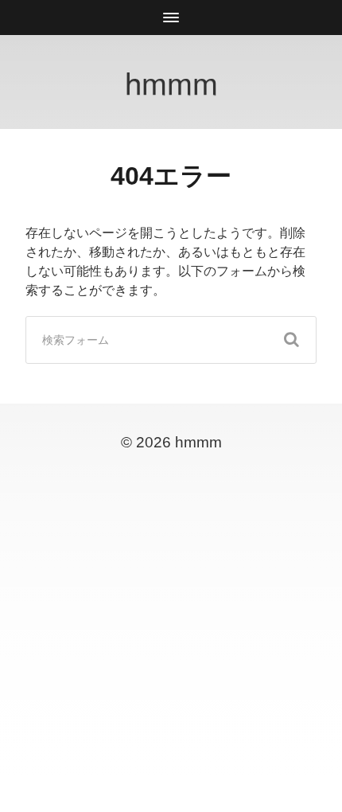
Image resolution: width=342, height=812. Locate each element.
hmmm (171, 81)
